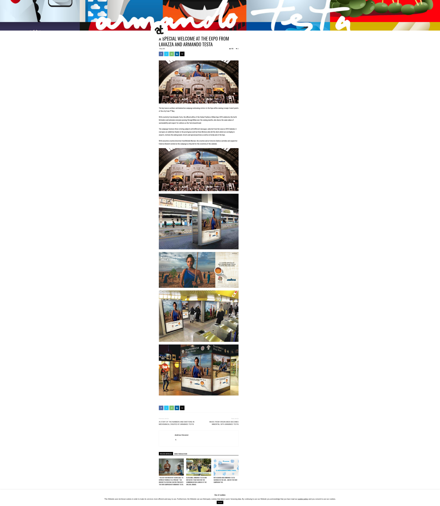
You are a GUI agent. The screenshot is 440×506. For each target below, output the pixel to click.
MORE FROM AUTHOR (180, 454)
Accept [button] (220, 502)
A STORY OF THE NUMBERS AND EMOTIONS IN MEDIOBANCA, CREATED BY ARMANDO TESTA (176, 423)
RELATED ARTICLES (166, 454)
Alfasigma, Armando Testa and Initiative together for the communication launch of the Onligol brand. (196, 481)
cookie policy (303, 499)
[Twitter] (177, 439)
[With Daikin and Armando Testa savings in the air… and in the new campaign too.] (226, 467)
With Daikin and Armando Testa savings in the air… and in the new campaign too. (225, 479)
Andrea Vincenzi (181, 435)
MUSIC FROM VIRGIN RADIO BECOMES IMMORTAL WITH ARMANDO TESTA (224, 423)
